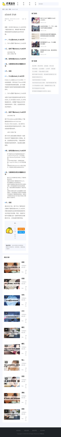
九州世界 (48, 68)
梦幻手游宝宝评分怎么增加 (38, 88)
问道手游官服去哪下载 (51, 82)
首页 (3, 9)
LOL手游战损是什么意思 (37, 85)
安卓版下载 (21, 229)
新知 (23, 3)
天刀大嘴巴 (34, 71)
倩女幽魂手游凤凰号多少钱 (50, 74)
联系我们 (18, 430)
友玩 (17, 3)
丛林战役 (46, 65)
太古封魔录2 (41, 68)
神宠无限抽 (34, 68)
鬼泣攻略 (34, 65)
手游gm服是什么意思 (43, 71)
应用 (35, 3)
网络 (10, 9)
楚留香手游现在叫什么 (37, 77)
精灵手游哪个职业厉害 (37, 74)
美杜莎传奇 (40, 65)
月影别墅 (53, 68)
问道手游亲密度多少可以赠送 (39, 80)
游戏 (29, 3)
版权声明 (34, 430)
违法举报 (42, 430)
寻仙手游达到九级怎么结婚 (38, 82)
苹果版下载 (21, 232)
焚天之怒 (51, 65)
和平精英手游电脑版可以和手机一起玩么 (41, 91)
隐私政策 (26, 430)
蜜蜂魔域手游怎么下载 (50, 85)
